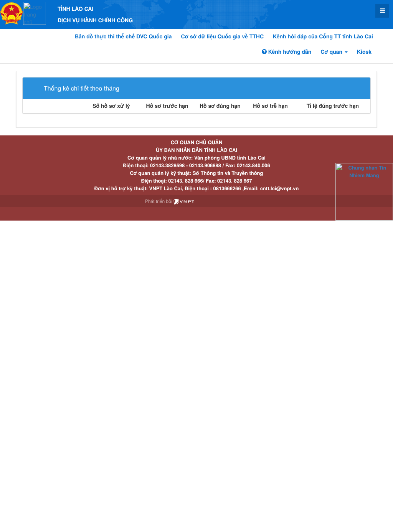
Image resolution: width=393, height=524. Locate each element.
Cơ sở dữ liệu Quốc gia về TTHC (222, 36)
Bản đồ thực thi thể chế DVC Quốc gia (123, 36)
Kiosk (364, 52)
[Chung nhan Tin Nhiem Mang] (364, 191)
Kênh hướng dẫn (289, 52)
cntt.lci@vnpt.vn (279, 188)
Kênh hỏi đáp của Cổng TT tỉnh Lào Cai (323, 36)
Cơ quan (332, 52)
